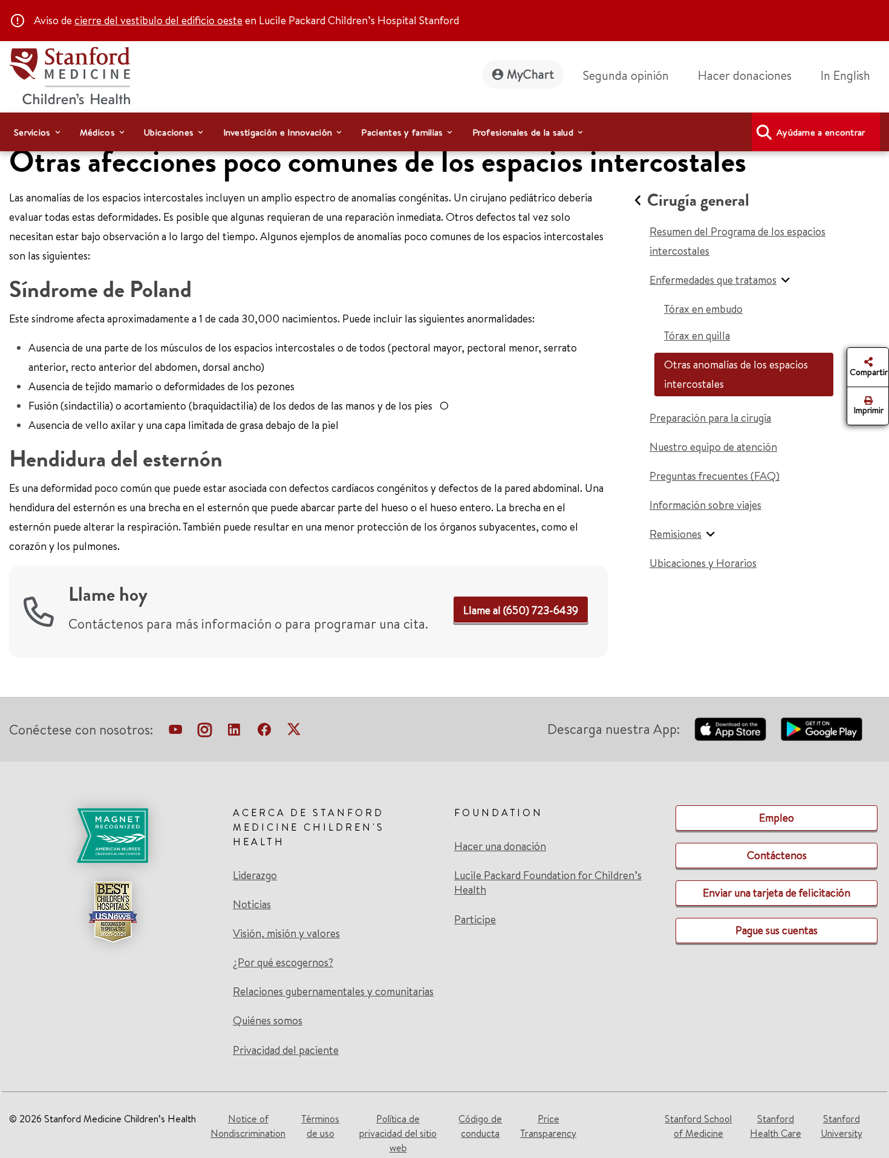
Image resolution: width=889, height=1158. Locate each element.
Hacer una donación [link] (500, 846)
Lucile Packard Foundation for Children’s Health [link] (548, 882)
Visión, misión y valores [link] (286, 933)
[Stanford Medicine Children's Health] (69, 74)
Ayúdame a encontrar (821, 132)
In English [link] (845, 75)
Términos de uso (320, 1126)
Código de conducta (480, 1126)
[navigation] (444, 132)
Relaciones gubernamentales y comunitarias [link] (333, 991)
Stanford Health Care (775, 1126)
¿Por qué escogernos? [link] (283, 962)
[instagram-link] (205, 732)
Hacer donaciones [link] (745, 75)
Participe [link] (475, 919)
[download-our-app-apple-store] (730, 729)
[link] (850, 75)
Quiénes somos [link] (267, 1020)
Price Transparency (548, 1126)
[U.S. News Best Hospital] (112, 912)
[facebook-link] (264, 732)
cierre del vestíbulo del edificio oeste (158, 20)
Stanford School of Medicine (698, 1126)
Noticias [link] (252, 904)
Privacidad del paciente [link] (286, 1050)
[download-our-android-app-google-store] (821, 729)
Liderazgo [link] (255, 875)
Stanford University (841, 1126)
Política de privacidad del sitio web (398, 1133)
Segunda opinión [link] (626, 75)
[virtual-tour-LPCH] (175, 732)
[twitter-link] (294, 732)
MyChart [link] (530, 74)
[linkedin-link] (234, 732)
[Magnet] (112, 835)
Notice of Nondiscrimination (247, 1126)
